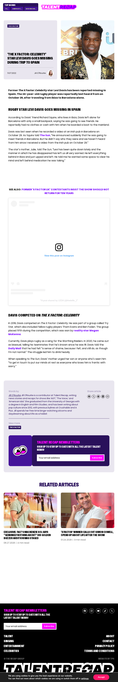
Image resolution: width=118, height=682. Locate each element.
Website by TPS (106, 658)
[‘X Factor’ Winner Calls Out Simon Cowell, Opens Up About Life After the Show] (87, 510)
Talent (8, 636)
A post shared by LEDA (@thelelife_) (59, 300)
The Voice (7, 9)
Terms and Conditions (99, 651)
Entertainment (14, 646)
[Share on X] (94, 396)
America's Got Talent (17, 9)
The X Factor (13, 26)
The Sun (45, 135)
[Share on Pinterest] (98, 396)
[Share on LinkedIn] (103, 396)
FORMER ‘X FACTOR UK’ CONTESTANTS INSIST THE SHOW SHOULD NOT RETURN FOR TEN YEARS (65, 191)
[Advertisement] (58, 175)
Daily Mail (14, 348)
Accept (101, 677)
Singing (9, 641)
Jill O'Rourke (15, 395)
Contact (108, 641)
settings (84, 678)
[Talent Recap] (59, 7)
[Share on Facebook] (89, 396)
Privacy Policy (104, 646)
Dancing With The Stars (32, 9)
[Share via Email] (107, 396)
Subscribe (97, 457)
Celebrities (11, 651)
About (110, 636)
